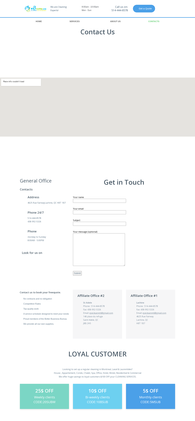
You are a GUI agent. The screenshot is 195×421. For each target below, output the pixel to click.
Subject (76, 220)
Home (39, 21)
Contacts (153, 21)
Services (75, 21)
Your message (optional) (85, 231)
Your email (78, 208)
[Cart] (164, 8)
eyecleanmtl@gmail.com (101, 313)
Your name (78, 197)
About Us (115, 21)
